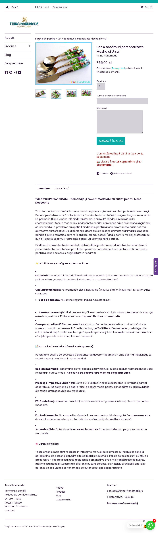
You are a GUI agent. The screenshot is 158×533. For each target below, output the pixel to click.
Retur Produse (13, 502)
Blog (8, 55)
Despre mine (14, 63)
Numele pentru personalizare (111, 95)
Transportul (118, 68)
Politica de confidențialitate (21, 494)
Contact (10, 510)
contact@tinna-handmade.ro (125, 491)
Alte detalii (102, 108)
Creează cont (60, 7)
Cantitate (101, 81)
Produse (18, 46)
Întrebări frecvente (16, 506)
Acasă (9, 38)
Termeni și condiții (15, 491)
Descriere (44, 188)
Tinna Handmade (36, 526)
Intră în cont (42, 7)
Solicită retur (156, 266)
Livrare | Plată (62, 188)
